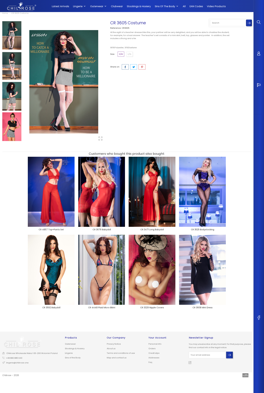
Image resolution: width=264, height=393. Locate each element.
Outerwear (98, 6)
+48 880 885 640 (14, 358)
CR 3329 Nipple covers (152, 307)
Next (11, 142)
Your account (157, 337)
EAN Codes (196, 6)
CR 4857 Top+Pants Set (51, 229)
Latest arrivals (60, 6)
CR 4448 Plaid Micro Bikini (101, 307)
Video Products (216, 6)
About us (111, 348)
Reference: (115, 28)
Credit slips (154, 353)
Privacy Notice (114, 343)
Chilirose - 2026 (10, 375)
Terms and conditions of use (121, 353)
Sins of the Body (167, 6)
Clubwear (117, 6)
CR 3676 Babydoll (102, 229)
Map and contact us (117, 357)
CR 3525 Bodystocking (202, 229)
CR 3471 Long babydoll (152, 229)
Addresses (153, 357)
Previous (11, 18)
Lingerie (79, 6)
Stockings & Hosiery (139, 6)
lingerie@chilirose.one (17, 362)
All (184, 6)
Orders (152, 348)
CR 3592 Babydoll (51, 307)
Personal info (154, 343)
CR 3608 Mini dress (203, 307)
